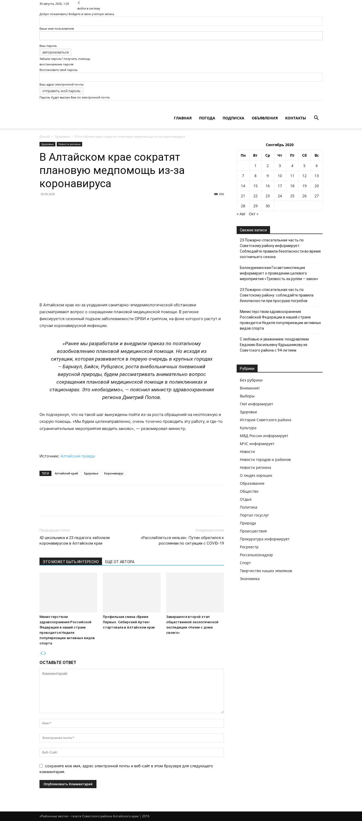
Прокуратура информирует (265, 538)
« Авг (241, 213)
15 (255, 185)
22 (255, 195)
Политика (248, 507)
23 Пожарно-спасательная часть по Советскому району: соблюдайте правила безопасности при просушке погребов (277, 295)
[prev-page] (41, 653)
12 (304, 175)
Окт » (253, 213)
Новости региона (69, 144)
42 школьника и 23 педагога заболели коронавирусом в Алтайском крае (74, 540)
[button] (316, 118)
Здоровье (62, 136)
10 (280, 175)
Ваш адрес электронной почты (61, 84)
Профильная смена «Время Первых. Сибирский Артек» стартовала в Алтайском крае (129, 622)
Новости (247, 451)
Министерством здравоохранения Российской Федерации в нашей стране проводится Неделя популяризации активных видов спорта (280, 319)
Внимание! (250, 388)
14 (243, 185)
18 (292, 185)
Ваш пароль (48, 46)
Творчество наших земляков (266, 570)
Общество (249, 491)
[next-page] (45, 653)
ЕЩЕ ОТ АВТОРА (119, 562)
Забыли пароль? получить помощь (64, 59)
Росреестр (249, 546)
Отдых (245, 499)
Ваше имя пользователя (56, 28)
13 (317, 175)
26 (304, 195)
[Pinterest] (69, 505)
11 (292, 175)
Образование (252, 483)
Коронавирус (113, 473)
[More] (93, 505)
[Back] (78, 3)
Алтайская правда (77, 456)
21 (243, 195)
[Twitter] (57, 505)
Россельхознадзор (256, 554)
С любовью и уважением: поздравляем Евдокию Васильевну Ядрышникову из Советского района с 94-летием (274, 344)
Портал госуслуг (254, 515)
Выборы (247, 395)
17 (280, 185)
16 (268, 185)
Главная (183, 117)
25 (292, 195)
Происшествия (253, 530)
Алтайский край (66, 473)
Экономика (250, 578)
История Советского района (265, 419)
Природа (248, 523)
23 (268, 195)
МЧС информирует (257, 443)
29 (255, 205)
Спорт (245, 562)
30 (268, 205)
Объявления (265, 117)
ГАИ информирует (256, 403)
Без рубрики (251, 380)
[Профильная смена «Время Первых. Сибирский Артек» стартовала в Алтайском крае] (132, 592)
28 (243, 205)
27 (317, 195)
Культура (248, 427)
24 (280, 195)
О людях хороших (256, 475)
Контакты (295, 117)
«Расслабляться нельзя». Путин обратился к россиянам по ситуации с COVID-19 (182, 540)
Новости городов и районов (265, 459)
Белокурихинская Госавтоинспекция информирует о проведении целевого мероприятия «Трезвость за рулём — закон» (279, 273)
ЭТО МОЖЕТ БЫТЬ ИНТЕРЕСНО (71, 562)
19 (304, 185)
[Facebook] (44, 505)
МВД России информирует (264, 435)
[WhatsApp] (81, 505)
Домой (44, 136)
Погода (207, 117)
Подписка (233, 117)
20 (317, 185)
